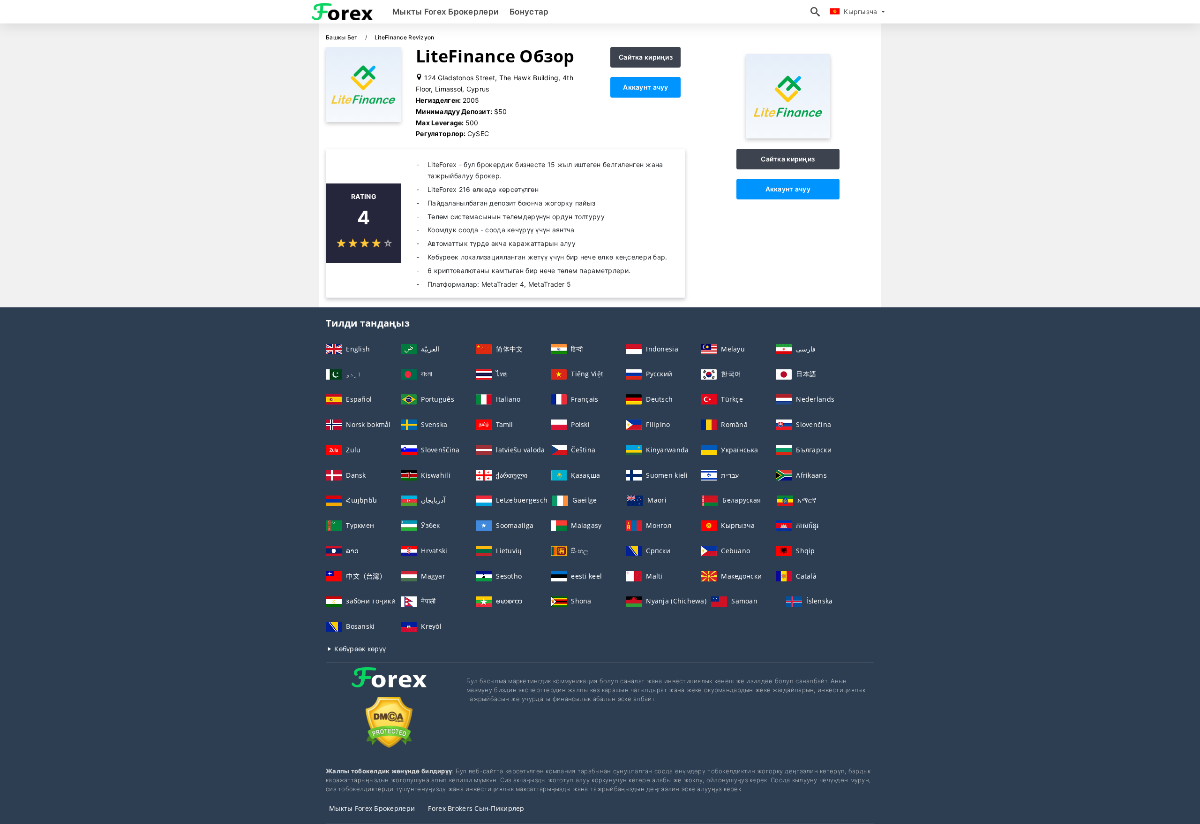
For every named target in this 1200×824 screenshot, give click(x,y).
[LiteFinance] (788, 136)
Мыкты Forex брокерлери (445, 11)
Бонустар (529, 11)
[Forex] (389, 685)
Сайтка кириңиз (646, 57)
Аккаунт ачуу (645, 87)
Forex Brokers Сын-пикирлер (476, 808)
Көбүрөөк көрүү (359, 648)
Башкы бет (343, 37)
